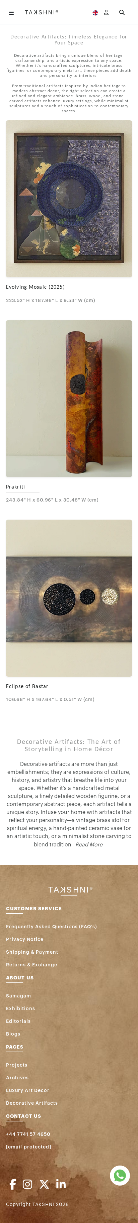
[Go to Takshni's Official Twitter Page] (44, 1185)
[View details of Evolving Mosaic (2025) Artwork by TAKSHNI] (69, 198)
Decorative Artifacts (32, 1103)
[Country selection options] (95, 12)
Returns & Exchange (31, 965)
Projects (16, 1065)
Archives (17, 1078)
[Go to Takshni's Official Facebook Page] (12, 1185)
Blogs (13, 1034)
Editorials (18, 1021)
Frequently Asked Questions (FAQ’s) (51, 927)
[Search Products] (122, 12)
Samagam (18, 996)
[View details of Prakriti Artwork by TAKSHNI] (69, 398)
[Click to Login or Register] (106, 12)
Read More (88, 844)
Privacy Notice (25, 939)
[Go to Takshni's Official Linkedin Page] (61, 1185)
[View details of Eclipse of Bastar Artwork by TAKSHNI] (69, 598)
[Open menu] (11, 12)
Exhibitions (20, 1008)
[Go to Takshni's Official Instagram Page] (27, 1185)
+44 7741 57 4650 (28, 1134)
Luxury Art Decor (28, 1090)
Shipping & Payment (32, 952)
